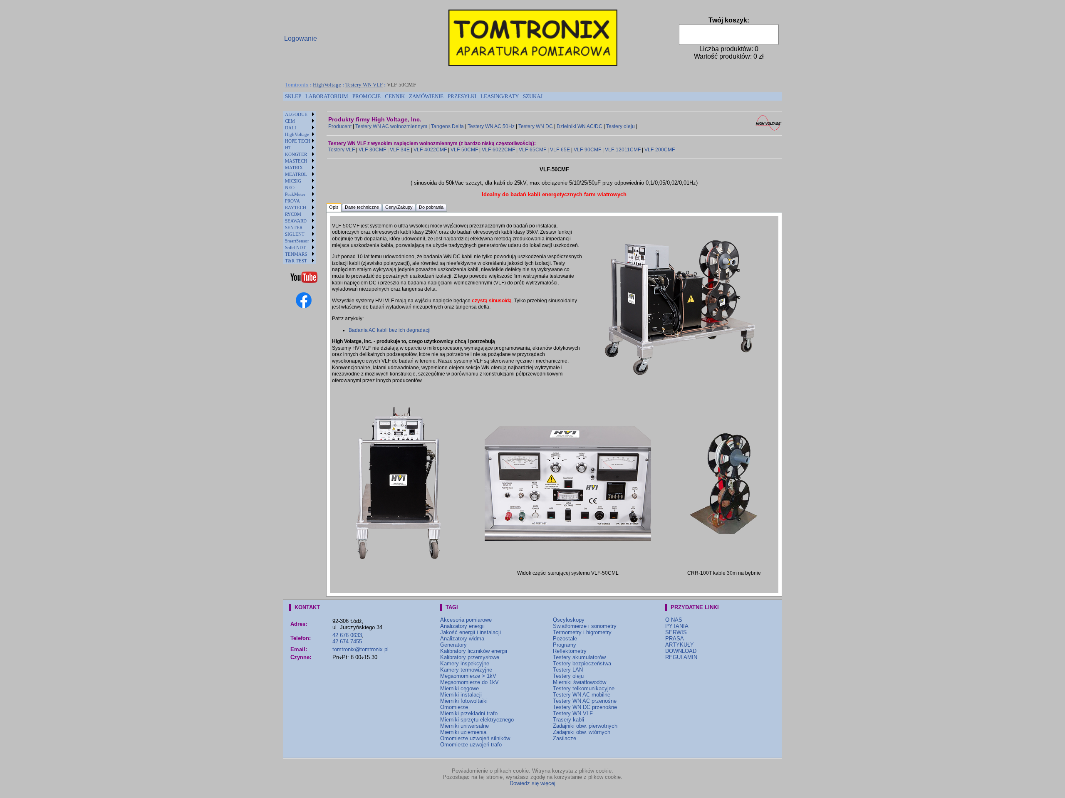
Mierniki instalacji (461, 695)
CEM (290, 121)
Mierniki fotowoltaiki (464, 701)
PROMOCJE (366, 96)
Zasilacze (564, 738)
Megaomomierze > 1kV (468, 676)
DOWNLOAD (680, 651)
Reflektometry (570, 651)
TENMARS (296, 254)
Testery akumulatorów (579, 657)
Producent (340, 126)
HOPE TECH (297, 140)
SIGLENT (295, 234)
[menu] (299, 187)
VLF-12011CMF (623, 150)
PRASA (674, 638)
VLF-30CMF (372, 150)
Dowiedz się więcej (532, 783)
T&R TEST (296, 260)
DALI (290, 127)
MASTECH (296, 160)
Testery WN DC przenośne (585, 707)
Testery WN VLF (364, 85)
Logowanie (300, 38)
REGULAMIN (681, 657)
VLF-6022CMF (498, 150)
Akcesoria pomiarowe (466, 620)
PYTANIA (677, 626)
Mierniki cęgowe (459, 688)
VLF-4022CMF (430, 150)
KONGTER (296, 154)
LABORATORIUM (326, 96)
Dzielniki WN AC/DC (579, 126)
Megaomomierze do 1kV (469, 682)
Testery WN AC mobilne (581, 695)
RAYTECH (295, 207)
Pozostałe (565, 638)
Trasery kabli (568, 719)
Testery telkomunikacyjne (583, 688)
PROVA (292, 200)
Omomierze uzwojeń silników (475, 738)
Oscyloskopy (569, 620)
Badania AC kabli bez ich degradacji (390, 330)
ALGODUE (296, 114)
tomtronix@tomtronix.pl (360, 649)
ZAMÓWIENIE (426, 96)
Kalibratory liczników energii (473, 651)
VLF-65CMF (532, 150)
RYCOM (293, 214)
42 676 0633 (347, 635)
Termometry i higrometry (582, 632)
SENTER (293, 227)
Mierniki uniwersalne (464, 726)
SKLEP (293, 96)
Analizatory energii (462, 626)
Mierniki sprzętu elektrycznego (477, 719)
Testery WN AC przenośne (585, 701)
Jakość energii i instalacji (470, 632)
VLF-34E (400, 150)
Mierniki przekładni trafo (469, 713)
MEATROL (296, 174)
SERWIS (676, 632)
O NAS (673, 620)
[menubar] (414, 96)
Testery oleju (620, 126)
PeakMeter (295, 194)
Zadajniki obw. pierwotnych (585, 726)
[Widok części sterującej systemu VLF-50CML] (568, 539)
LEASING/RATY (499, 96)
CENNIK (395, 96)
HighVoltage (327, 85)
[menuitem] (293, 96)
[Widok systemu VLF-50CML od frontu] (398, 565)
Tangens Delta (447, 126)
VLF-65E (560, 150)
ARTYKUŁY (679, 645)
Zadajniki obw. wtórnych (581, 732)
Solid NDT (295, 247)
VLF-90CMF (587, 150)
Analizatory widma (462, 638)
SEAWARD (296, 220)
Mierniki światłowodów (579, 682)
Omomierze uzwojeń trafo (471, 744)
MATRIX (294, 167)
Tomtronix (297, 85)
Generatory (453, 645)
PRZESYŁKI (462, 96)
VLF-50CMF (464, 150)
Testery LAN (568, 670)
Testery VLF (341, 150)
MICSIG (293, 180)
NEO (290, 187)
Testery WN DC (535, 126)
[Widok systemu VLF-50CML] (680, 382)
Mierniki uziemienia (463, 732)
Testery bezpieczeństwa (582, 663)
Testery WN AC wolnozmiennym (391, 126)
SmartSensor (297, 240)
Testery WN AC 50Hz (491, 126)
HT (288, 147)
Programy (564, 645)
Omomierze (454, 707)
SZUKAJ (532, 96)
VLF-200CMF (659, 150)
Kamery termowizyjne (466, 670)
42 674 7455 (347, 641)
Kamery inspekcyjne (464, 663)
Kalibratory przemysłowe (469, 657)
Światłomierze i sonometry (585, 626)
